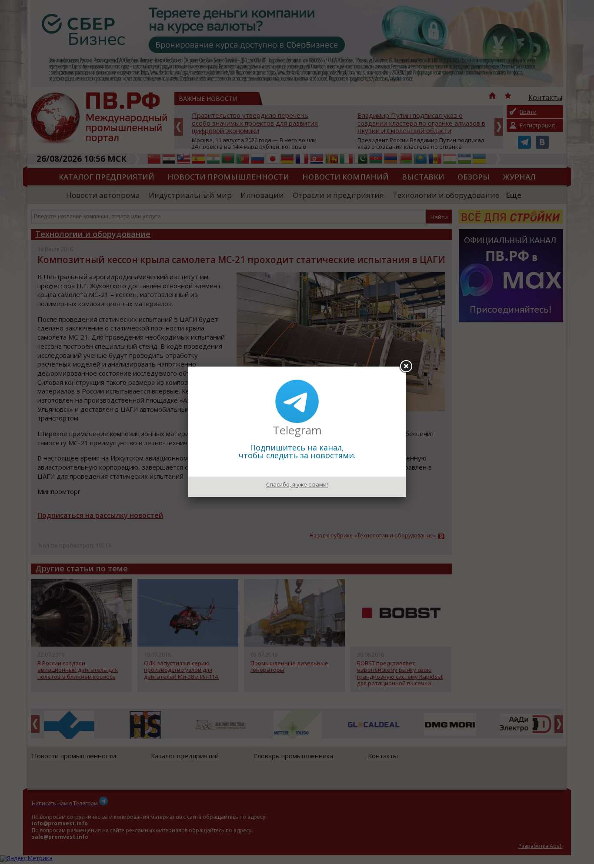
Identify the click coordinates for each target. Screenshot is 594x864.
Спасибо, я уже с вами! (297, 484)
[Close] (406, 366)
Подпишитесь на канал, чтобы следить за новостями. (297, 451)
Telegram (297, 430)
